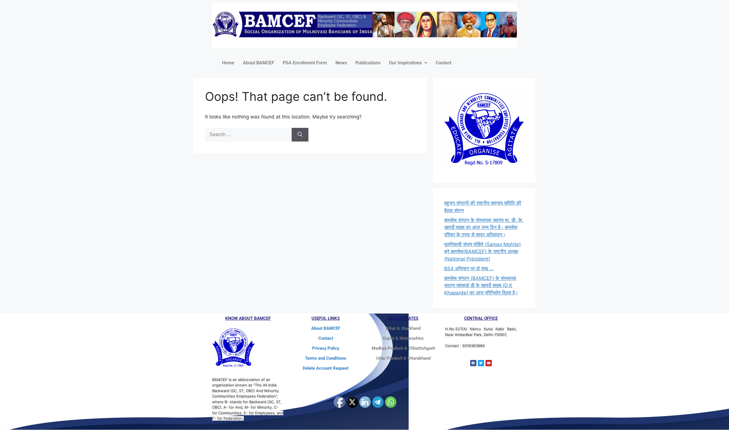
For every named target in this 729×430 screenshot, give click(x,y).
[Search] (300, 135)
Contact (443, 62)
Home (228, 62)
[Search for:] (248, 134)
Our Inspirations (405, 62)
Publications (367, 62)
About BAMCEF (258, 62)
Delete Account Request (326, 368)
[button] (408, 62)
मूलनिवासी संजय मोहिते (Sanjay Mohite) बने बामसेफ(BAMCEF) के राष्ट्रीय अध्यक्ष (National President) (482, 251)
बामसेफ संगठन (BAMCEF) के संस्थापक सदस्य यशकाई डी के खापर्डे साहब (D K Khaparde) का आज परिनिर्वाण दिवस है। (481, 285)
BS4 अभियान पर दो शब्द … (468, 268)
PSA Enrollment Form (305, 62)
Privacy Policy (325, 348)
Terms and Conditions (325, 358)
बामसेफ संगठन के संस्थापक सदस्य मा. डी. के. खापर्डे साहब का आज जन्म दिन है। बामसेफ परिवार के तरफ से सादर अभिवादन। (483, 227)
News (341, 62)
